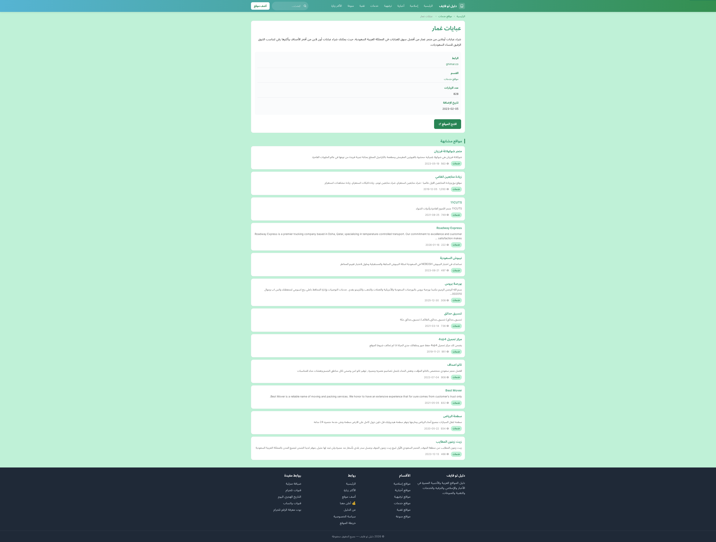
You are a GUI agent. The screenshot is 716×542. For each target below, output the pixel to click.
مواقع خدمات (445, 16)
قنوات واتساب (292, 503)
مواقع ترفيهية (402, 496)
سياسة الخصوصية (345, 516)
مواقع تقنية (403, 509)
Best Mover (453, 390)
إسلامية (414, 5)
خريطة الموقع (348, 523)
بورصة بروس (453, 283)
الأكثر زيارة (336, 5)
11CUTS (456, 202)
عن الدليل (350, 509)
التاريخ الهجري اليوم (289, 496)
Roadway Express (449, 228)
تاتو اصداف (454, 364)
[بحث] (305, 6)
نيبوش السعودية (451, 258)
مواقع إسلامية (402, 483)
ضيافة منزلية (293, 483)
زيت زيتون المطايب (449, 441)
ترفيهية (388, 5)
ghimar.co (452, 64)
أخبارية (400, 5)
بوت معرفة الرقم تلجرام (287, 509)
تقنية (362, 5)
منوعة (351, 5)
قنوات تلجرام (293, 490)
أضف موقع (260, 5)
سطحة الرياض (452, 416)
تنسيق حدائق (453, 313)
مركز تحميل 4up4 (450, 339)
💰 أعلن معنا (348, 503)
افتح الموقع (449, 124)
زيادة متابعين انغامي (448, 176)
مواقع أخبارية (402, 490)
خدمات (374, 5)
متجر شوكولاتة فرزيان (448, 151)
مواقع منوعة (403, 516)
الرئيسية (428, 5)
